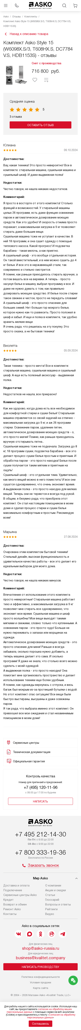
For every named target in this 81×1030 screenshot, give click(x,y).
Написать (40, 801)
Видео (49, 914)
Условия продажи (40, 982)
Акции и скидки (55, 890)
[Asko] (40, 5)
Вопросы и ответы (58, 904)
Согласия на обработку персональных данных (51, 1016)
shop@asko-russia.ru (40, 948)
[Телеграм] (62, 934)
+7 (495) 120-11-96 (40, 787)
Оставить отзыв (40, 125)
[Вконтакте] (18, 934)
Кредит (8, 899)
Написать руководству (40, 967)
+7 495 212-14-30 (40, 834)
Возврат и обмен (15, 904)
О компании (53, 885)
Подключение (12, 890)
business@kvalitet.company (40, 958)
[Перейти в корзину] (75, 5)
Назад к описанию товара (29, 34)
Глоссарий (52, 899)
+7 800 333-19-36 (40, 852)
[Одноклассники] (40, 934)
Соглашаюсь (40, 1023)
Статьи (50, 895)
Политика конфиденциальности (40, 976)
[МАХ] (29, 934)
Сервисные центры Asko (20, 895)
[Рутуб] (51, 934)
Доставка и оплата (16, 885)
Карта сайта (40, 988)
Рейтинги (51, 909)
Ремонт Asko (12, 909)
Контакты (10, 914)
